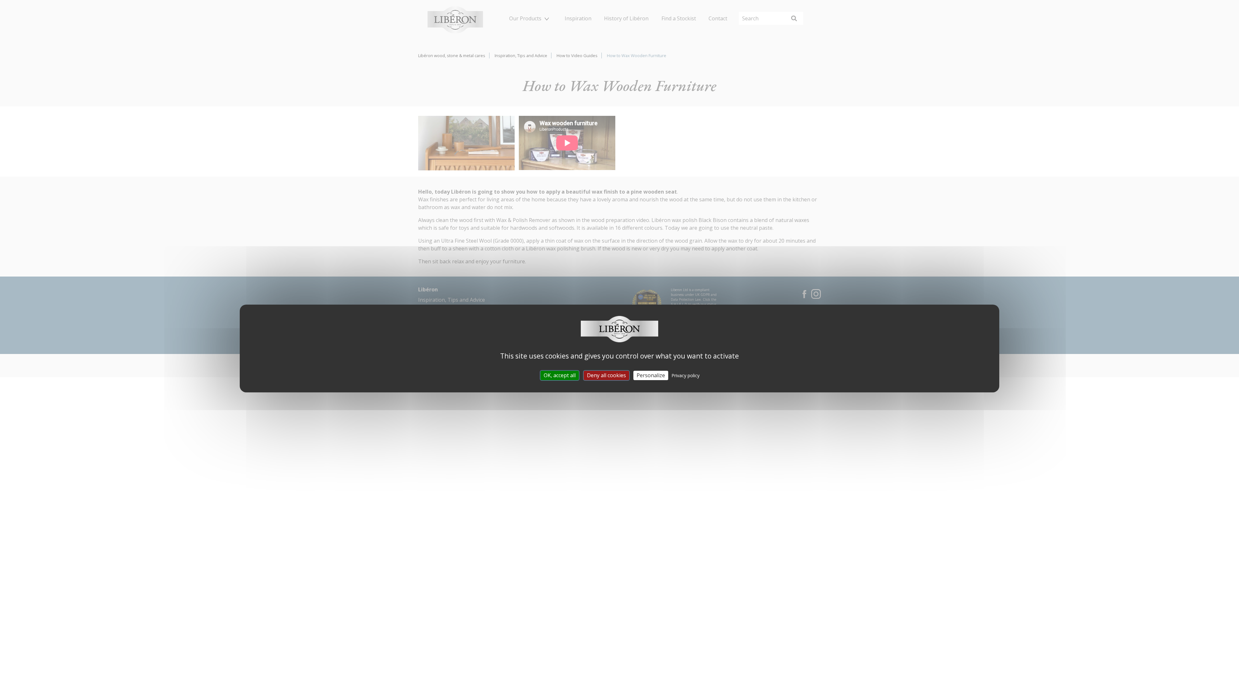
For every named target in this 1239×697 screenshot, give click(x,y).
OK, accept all (560, 375)
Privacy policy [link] (685, 375)
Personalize (651, 375)
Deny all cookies (606, 375)
